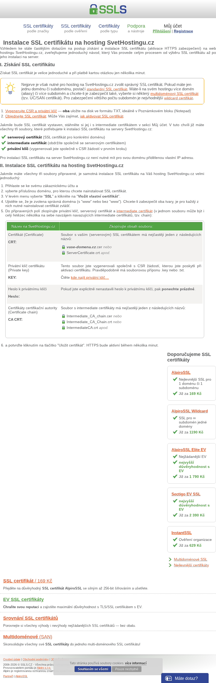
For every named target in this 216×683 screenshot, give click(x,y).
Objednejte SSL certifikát (25, 116)
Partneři (8, 676)
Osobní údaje (11, 659)
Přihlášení (162, 31)
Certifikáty (109, 28)
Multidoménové (27, 636)
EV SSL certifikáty (23, 599)
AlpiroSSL (180, 372)
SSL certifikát (27, 580)
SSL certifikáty (38, 28)
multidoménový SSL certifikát (174, 93)
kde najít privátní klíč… (90, 277)
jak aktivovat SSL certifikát (101, 116)
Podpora (136, 28)
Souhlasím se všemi (93, 669)
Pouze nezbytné (126, 669)
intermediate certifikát (134, 211)
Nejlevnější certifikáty (191, 565)
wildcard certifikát (178, 98)
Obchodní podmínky (36, 659)
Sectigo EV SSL (185, 494)
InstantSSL (181, 532)
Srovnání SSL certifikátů (30, 618)
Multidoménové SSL (190, 559)
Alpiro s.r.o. (44, 667)
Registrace (183, 31)
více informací (135, 663)
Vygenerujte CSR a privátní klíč (31, 111)
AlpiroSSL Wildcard (189, 411)
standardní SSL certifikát (107, 89)
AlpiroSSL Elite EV (188, 449)
